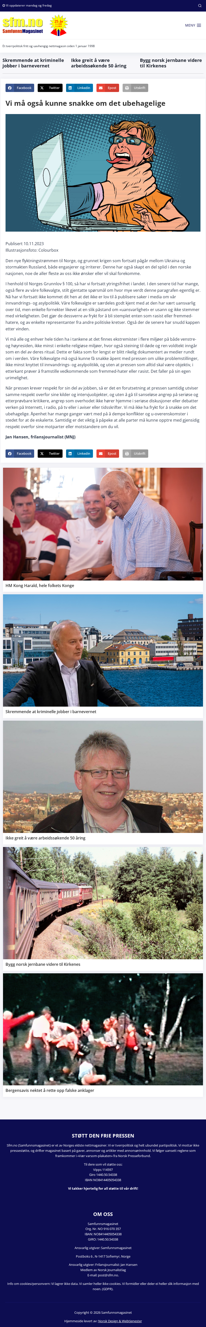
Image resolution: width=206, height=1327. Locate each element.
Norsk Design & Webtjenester (120, 1321)
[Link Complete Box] (103, 530)
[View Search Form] (199, 6)
